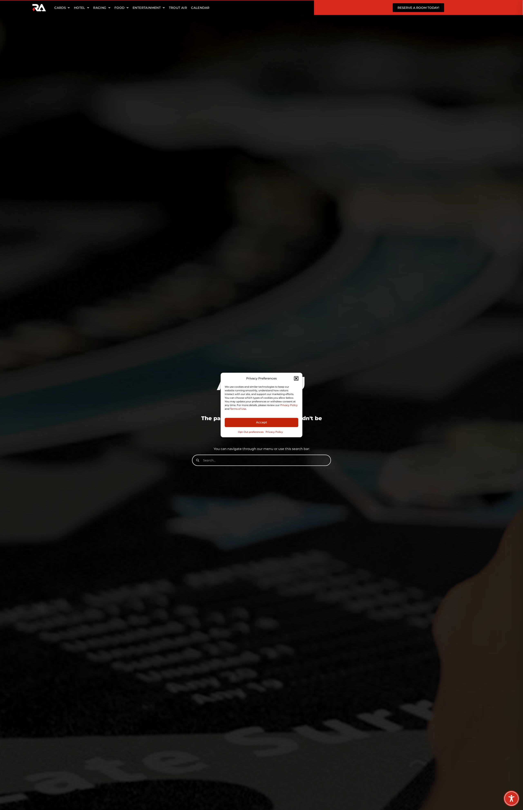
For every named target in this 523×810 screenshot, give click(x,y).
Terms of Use (238, 408)
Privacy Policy (289, 405)
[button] (296, 378)
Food (119, 8)
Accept (261, 422)
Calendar (200, 8)
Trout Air (178, 8)
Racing (99, 8)
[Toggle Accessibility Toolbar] (511, 798)
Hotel (79, 8)
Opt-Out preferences (251, 431)
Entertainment (147, 8)
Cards (60, 8)
